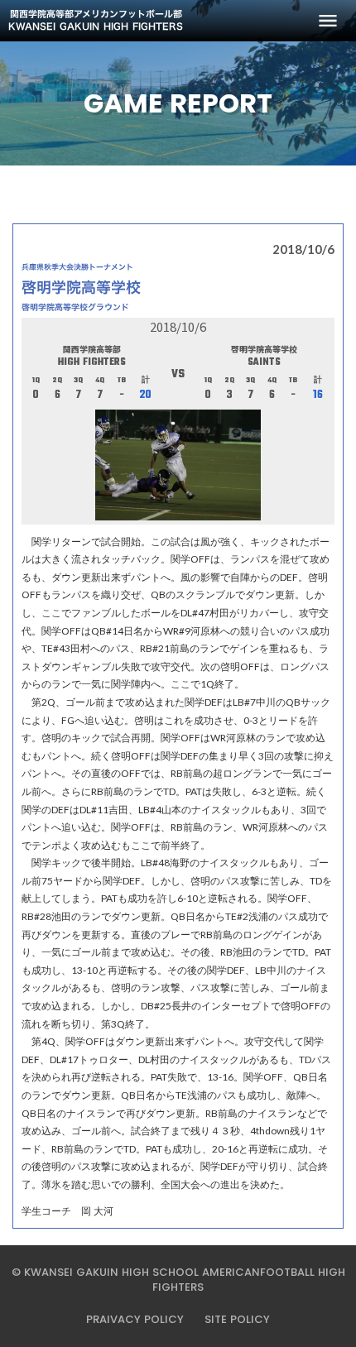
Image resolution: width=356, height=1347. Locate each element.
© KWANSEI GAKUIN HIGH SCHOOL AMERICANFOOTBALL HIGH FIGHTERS (178, 1280)
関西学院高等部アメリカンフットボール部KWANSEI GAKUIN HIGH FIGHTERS (95, 20)
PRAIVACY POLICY (135, 1319)
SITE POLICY (237, 1319)
